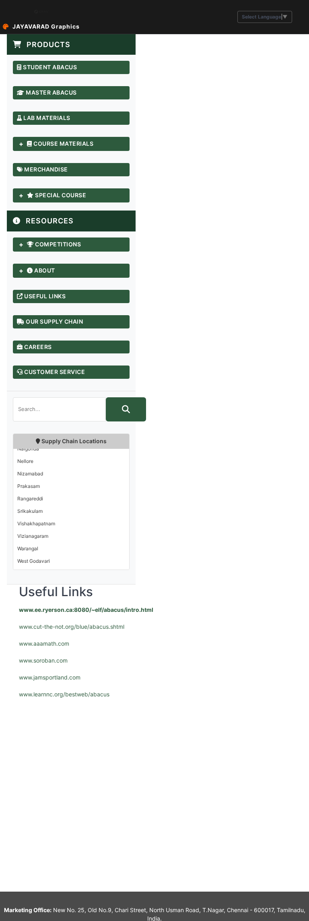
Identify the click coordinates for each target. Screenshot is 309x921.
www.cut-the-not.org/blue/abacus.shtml (71, 626)
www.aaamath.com (44, 643)
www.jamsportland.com (49, 677)
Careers (37, 347)
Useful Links (44, 296)
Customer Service (54, 372)
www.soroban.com (43, 660)
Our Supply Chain (54, 321)
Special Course (60, 195)
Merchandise (45, 169)
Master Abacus (51, 92)
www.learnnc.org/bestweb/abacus (64, 694)
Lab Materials (46, 118)
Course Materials (63, 143)
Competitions (57, 244)
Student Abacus (49, 67)
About (44, 270)
